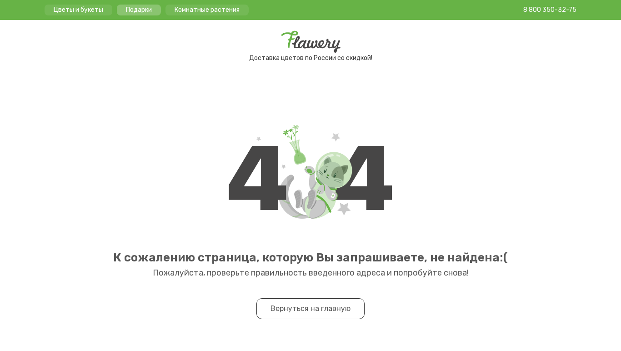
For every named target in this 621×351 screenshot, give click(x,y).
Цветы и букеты (78, 10)
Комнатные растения (207, 10)
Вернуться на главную (310, 308)
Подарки (139, 10)
